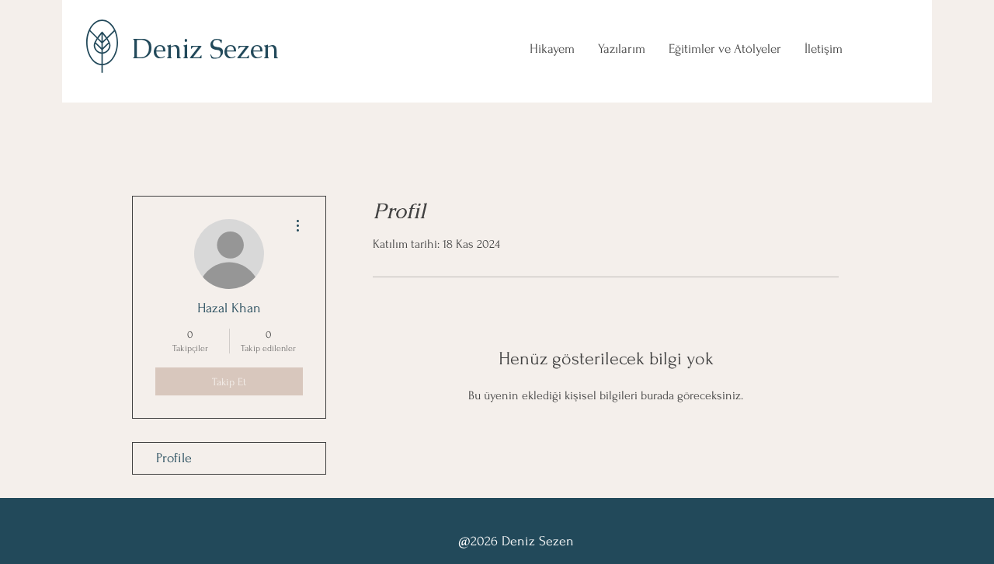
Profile (174, 458)
